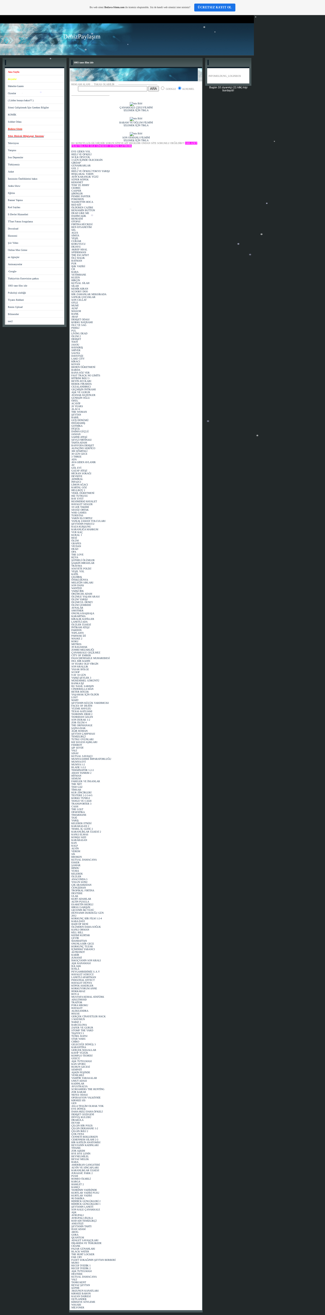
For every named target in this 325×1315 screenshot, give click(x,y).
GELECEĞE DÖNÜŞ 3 (83, 1044)
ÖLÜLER (76, 876)
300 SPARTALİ (79, 451)
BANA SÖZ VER (80, 372)
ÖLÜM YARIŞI (79, 599)
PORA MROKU (79, 1005)
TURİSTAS (77, 515)
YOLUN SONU (79, 882)
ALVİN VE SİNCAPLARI (85, 1167)
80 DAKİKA (77, 1198)
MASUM (76, 311)
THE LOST (77, 809)
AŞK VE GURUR (80, 392)
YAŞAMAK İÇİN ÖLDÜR (85, 694)
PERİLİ (75, 327)
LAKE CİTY (78, 358)
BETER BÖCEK (80, 691)
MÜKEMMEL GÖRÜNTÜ (85, 680)
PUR (73, 263)
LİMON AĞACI (79, 484)
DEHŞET (76, 339)
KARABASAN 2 (80, 826)
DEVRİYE (76, 476)
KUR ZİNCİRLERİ (81, 792)
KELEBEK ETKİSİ (81, 823)
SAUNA (75, 353)
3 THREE (76, 456)
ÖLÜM (75, 540)
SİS (73, 854)
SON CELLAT (79, 299)
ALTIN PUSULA (80, 901)
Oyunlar (12, 93)
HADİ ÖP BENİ (79, 924)
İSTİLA (75, 968)
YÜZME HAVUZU (81, 708)
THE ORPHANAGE (81, 725)
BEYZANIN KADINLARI (85, 1145)
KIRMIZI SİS (78, 1100)
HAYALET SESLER (82, 504)
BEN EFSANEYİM (81, 227)
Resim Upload (15, 307)
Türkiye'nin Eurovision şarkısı (23, 278)
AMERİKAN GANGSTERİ (85, 1164)
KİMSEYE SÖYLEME (83, 1301)
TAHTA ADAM (79, 442)
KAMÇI (75, 1187)
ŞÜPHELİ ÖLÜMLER (83, 560)
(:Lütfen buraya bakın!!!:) (21, 100)
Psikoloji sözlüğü (17, 292)
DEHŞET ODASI (80, 319)
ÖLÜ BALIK (78, 257)
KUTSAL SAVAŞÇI (81, 756)
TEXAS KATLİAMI (81, 711)
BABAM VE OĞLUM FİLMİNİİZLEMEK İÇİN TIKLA (136, 124)
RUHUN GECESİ (80, 1066)
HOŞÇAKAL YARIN (82, 174)
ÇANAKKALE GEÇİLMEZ (85, 652)
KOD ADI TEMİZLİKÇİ (83, 1220)
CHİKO (75, 1041)
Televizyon (13, 143)
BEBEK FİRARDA (81, 383)
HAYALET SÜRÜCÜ (82, 974)
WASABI (76, 1304)
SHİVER (75, 350)
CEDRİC (76, 188)
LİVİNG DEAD (79, 333)
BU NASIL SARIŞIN (82, 686)
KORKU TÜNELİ (80, 798)
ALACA (75, 409)
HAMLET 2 (77, 1184)
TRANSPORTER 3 (81, 803)
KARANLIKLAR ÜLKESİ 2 (86, 831)
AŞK (73, 1212)
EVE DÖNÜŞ (78, 1108)
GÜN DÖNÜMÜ (80, 420)
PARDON (76, 630)
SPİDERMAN (78, 252)
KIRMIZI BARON (81, 1293)
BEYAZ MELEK (80, 1159)
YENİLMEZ (77, 1075)
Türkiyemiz (14, 164)
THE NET (76, 784)
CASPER (76, 190)
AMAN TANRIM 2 (81, 772)
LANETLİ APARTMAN (83, 977)
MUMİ (74, 305)
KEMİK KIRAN (79, 288)
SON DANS (77, 585)
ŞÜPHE (75, 1288)
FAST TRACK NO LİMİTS (85, 375)
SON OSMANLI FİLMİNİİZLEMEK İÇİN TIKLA (136, 139)
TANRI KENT (78, 1282)
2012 (73, 915)
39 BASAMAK (79, 647)
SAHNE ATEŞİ (79, 437)
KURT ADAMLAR (81, 898)
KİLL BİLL (77, 932)
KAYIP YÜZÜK (79, 1052)
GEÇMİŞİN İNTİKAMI (83, 389)
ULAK (74, 896)
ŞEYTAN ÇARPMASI (83, 733)
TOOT (74, 341)
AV (73, 465)
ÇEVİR (75, 938)
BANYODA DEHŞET (82, 445)
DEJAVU (76, 246)
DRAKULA (77, 1120)
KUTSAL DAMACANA (84, 859)
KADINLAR (77, 1083)
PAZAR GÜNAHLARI (83, 1248)
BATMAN (76, 260)
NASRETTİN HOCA (82, 202)
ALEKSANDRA (79, 1010)
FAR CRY (76, 1257)
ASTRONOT (78, 952)
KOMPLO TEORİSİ (81, 1055)
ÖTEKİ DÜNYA (79, 579)
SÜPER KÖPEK (80, 179)
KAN (74, 842)
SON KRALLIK (79, 666)
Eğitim (11, 193)
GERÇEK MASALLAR (83, 1050)
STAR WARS (78, 1038)
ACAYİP (75, 403)
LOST (74, 697)
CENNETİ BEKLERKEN (84, 1136)
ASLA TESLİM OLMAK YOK (87, 1106)
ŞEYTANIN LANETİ (82, 1206)
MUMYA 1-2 (78, 764)
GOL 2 (74, 168)
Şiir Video (13, 242)
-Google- (12, 271)
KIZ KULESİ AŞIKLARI (84, 742)
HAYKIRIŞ (77, 347)
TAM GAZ (77, 786)
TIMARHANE (78, 814)
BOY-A (75, 994)
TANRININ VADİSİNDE (84, 1190)
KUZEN (75, 277)
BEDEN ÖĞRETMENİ (83, 367)
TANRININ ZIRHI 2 (81, 714)
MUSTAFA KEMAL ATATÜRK (87, 996)
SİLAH (75, 285)
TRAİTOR (76, 1002)
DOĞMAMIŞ (78, 423)
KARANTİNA (78, 1047)
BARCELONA (79, 1024)
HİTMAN (76, 775)
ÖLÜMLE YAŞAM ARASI (85, 596)
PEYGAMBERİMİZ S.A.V (85, 971)
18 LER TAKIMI (80, 507)
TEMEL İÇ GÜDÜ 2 (82, 828)
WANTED (76, 588)
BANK (74, 313)
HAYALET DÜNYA (81, 982)
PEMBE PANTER (80, 196)
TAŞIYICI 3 (77, 1033)
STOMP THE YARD (82, 1030)
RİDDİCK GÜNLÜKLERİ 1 (86, 1204)
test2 (10, 321)
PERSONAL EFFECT (83, 980)
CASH (74, 806)
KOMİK (12, 114)
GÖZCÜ (75, 1058)
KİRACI (75, 361)
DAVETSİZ (77, 355)
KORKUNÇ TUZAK (82, 946)
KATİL (74, 574)
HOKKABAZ (78, 991)
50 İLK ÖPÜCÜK (80, 157)
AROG (74, 1232)
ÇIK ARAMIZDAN (81, 884)
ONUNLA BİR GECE (82, 943)
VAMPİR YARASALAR (84, 1078)
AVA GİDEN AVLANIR (83, 462)
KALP (74, 845)
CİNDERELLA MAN (82, 689)
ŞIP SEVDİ (77, 747)
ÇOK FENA (77, 1134)
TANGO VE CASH (81, 800)
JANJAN (75, 434)
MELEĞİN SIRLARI (82, 582)
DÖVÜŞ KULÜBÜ (81, 1117)
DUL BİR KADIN (80, 661)
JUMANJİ (76, 957)
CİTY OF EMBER (81, 655)
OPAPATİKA (78, 812)
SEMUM (76, 778)
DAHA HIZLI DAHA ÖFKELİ (87, 1111)
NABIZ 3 (76, 1022)
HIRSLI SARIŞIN (80, 907)
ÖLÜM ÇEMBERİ (81, 605)
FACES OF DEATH (81, 705)
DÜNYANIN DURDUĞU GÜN (87, 912)
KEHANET (77, 182)
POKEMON (77, 199)
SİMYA (75, 235)
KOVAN (75, 364)
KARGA (75, 1181)
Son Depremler (15, 157)
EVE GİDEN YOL (80, 151)
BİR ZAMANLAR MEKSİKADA (88, 294)
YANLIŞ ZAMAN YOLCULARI (88, 521)
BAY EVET (77, 498)
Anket (11, 171)
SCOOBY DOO (79, 291)
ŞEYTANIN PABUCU (82, 523)
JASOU (75, 344)
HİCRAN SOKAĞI (81, 473)
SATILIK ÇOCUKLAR (83, 297)
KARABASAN (79, 840)
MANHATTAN (79, 940)
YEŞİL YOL (77, 571)
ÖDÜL (74, 400)
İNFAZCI (76, 481)
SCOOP (75, 672)
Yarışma (12, 150)
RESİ (74, 537)
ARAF (74, 316)
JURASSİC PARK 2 (82, 1173)
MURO (75, 1262)
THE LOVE (77, 554)
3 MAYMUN (78, 1019)
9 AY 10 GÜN (78, 675)
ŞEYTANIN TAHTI (81, 1226)
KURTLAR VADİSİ (81, 1195)
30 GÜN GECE (79, 453)
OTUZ (74, 302)
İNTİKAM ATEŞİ (80, 627)
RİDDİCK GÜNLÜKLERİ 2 (86, 1201)
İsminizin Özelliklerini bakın (22, 178)
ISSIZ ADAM (78, 1229)
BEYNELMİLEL (80, 1156)
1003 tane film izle (17, 285)
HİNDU (75, 868)
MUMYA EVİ (78, 761)
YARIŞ (75, 820)
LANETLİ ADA (79, 621)
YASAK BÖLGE (80, 669)
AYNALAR (77, 607)
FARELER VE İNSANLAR (85, 781)
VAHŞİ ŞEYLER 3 (81, 677)
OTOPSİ (75, 221)
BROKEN (76, 856)
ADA (74, 459)
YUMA (75, 870)
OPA (73, 551)
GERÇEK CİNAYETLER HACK (88, 1016)
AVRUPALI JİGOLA (82, 1218)
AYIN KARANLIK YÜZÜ (85, 176)
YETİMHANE (78, 274)
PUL (73, 330)
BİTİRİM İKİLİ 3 (80, 378)
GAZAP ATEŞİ (79, 470)
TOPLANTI (77, 633)
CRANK (75, 1246)
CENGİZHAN (78, 887)
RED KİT (76, 204)
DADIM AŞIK (78, 216)
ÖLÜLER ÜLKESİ (81, 624)
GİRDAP (76, 162)
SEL (73, 229)
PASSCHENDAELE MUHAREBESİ (90, 658)
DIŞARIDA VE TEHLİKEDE (86, 1243)
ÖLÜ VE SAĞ (78, 325)
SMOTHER (77, 610)
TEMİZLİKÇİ (78, 736)
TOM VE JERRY (80, 185)
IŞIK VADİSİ (78, 266)
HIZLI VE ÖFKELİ (81, 154)
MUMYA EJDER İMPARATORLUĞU (91, 758)
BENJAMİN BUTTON (83, 210)
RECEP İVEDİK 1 (81, 1265)
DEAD (74, 549)
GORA (74, 1234)
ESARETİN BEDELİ (82, 904)
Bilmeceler (13, 314)
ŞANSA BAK (78, 728)
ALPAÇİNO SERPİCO (83, 448)
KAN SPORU (78, 1064)
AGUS (74, 232)
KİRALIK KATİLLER (82, 619)
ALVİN (75, 848)
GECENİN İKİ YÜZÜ (82, 910)
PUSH (74, 1176)
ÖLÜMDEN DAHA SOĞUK (86, 926)
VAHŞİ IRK (77, 591)
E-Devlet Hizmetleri (18, 214)
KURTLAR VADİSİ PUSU (85, 1192)
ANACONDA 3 (79, 879)
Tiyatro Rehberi (16, 299)
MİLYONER (77, 1307)
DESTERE (77, 893)
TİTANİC (76, 1148)
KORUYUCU (78, 243)
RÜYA (74, 557)
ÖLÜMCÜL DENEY (82, 602)
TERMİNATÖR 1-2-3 (82, 770)
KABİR (75, 954)
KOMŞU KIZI (78, 837)
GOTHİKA (77, 425)
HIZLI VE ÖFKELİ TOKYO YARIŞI (90, 171)
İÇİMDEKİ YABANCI (83, 949)
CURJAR (76, 241)
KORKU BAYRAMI (82, 322)
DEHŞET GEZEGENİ (82, 1114)
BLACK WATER (80, 1251)
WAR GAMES (79, 512)
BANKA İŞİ (77, 683)
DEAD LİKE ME (80, 213)
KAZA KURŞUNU (81, 526)
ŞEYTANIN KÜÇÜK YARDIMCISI (90, 703)
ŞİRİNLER (77, 193)
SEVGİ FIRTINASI (81, 439)
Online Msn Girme (17, 250)
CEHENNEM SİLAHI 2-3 (84, 1139)
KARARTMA (78, 616)
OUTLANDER (79, 1299)
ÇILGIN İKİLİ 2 (79, 1131)
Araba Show (14, 185)
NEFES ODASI (79, 1094)
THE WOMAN (79, 411)
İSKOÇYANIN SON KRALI (86, 960)
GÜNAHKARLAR (81, 165)
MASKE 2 (76, 638)
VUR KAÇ (77, 532)
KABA (74, 271)
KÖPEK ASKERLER (82, 985)
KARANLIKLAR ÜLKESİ (85, 1170)
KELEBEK (77, 873)
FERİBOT (76, 745)
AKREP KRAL (79, 249)
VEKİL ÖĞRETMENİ (82, 493)
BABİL (75, 417)
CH (73, 269)
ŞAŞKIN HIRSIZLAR (82, 563)
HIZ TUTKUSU (79, 495)
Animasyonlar (15, 264)
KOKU (74, 641)
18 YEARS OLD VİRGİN (84, 663)
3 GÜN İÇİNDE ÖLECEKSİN (87, 160)
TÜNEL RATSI (79, 1036)
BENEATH (77, 218)
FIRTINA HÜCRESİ (81, 224)
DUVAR (75, 1122)
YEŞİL (74, 238)
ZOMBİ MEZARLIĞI (82, 649)
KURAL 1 (76, 535)
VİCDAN (76, 546)
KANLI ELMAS (79, 834)
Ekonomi (12, 235)
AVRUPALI (77, 1215)
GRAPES (76, 543)
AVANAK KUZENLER (83, 395)
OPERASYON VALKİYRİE (86, 1097)
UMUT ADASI (79, 1080)
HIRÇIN (75, 280)
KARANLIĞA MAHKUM (84, 529)
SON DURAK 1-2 (80, 719)
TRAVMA (76, 565)
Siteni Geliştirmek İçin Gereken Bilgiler (28, 107)
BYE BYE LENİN (80, 1153)
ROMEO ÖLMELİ (81, 1178)
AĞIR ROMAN (79, 731)
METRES (76, 644)
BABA (74, 1162)
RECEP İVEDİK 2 (81, 1268)
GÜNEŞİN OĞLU (80, 397)
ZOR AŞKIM (78, 1150)
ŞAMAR (75, 865)
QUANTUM (77, 1237)
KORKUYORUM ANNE (84, 988)
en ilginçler (13, 257)
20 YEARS (77, 406)
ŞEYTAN (76, 414)
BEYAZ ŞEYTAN (80, 1285)
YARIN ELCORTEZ (81, 518)
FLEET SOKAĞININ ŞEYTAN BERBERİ (93, 1260)
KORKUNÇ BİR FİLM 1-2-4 (86, 918)
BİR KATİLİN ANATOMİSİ (85, 1142)
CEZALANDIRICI (81, 386)
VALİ (74, 750)
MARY (75, 700)
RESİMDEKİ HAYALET (84, 501)
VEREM (75, 851)
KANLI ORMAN (80, 929)
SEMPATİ (76, 1069)
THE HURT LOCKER (82, 1254)
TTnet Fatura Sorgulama (20, 221)
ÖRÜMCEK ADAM (81, 593)
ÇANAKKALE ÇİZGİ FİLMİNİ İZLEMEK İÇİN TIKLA (136, 109)
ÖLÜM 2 (76, 336)
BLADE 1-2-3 (78, 767)
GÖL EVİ (76, 467)
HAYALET (77, 1008)
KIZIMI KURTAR (80, 935)
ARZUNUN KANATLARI (85, 1290)
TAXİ (74, 817)
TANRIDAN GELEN (82, 717)
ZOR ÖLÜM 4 (79, 722)
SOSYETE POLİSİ (81, 568)
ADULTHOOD (79, 999)
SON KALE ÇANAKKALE (85, 1209)
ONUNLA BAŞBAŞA (82, 613)
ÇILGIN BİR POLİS (82, 1125)
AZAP (74, 308)
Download (13, 228)
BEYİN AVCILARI (81, 381)
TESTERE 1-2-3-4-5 (81, 795)
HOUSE (75, 1013)
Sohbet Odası (15, 121)
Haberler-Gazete (16, 86)
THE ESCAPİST (80, 255)
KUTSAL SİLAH (80, 283)
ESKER (75, 862)
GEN (73, 1103)
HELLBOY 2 (78, 490)
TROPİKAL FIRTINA (82, 890)
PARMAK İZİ (78, 635)
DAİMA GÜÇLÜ (80, 431)
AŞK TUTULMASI (81, 1061)
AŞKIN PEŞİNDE (80, 1072)
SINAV (75, 753)
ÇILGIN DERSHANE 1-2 (84, 1128)
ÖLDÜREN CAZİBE (82, 207)
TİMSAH (76, 789)
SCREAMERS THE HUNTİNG (87, 1089)
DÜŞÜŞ (75, 428)
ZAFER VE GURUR (82, 1027)
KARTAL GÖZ (79, 487)
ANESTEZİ (77, 1223)
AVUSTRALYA (79, 1086)
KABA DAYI (78, 921)
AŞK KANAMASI (81, 963)
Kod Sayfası (14, 207)
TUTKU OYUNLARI (82, 739)
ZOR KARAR (78, 1092)
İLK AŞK (76, 966)
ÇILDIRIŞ (76, 577)
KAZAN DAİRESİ (81, 1296)
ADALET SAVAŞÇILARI (84, 1240)
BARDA (75, 369)
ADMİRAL (77, 479)
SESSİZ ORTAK (80, 509)
